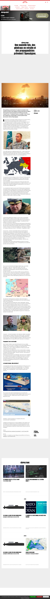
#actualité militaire (33, 527)
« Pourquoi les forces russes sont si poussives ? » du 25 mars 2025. (16, 431)
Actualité (16, 5)
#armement (5, 527)
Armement (17, 7)
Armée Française (23, 5)
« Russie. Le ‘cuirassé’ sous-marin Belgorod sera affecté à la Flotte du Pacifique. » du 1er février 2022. (16, 436)
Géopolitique (25, 463)
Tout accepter (33, 596)
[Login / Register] (45, 2)
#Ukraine (37, 564)
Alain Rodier (36, 113)
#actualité (27, 527)
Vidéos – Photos (24, 7)
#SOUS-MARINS (19, 527)
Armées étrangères (32, 5)
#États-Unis (9, 527)
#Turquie (27, 528)
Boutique (32, 8)
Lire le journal (32, 7)
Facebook (36, 431)
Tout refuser (40, 596)
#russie (35, 436)
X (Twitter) (36, 432)
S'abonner (27, 8)
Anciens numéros (19, 8)
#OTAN (35, 435)
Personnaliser (45, 596)
